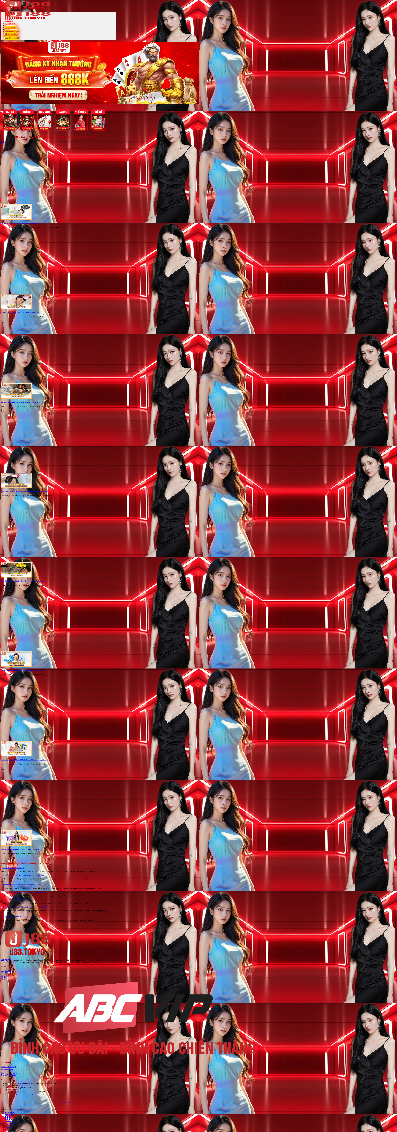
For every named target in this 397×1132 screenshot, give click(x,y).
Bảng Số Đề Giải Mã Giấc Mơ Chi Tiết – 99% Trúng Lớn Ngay (22, 581)
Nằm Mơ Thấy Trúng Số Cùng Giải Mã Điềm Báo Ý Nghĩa (20, 313)
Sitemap (63, 1103)
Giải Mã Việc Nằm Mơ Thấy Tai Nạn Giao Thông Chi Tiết (20, 223)
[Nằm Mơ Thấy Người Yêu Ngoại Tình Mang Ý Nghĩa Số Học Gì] (16, 398)
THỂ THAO (9, 19)
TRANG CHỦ (10, 13)
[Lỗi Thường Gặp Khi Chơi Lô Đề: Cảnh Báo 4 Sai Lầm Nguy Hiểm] (16, 756)
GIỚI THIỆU (9, 15)
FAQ (6, 1129)
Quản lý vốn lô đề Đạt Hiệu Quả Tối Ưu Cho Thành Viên (20, 849)
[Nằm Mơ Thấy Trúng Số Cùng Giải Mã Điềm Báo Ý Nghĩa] (16, 309)
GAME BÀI (9, 21)
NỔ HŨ (7, 25)
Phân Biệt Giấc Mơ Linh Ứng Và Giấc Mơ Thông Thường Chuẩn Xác (24, 491)
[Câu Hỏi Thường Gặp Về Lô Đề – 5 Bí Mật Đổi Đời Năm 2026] (16, 666)
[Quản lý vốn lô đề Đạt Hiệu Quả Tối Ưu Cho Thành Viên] (16, 845)
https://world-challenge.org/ (22, 1094)
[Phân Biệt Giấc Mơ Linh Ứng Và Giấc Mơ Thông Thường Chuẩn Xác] (16, 487)
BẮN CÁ (8, 17)
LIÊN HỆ (8, 1127)
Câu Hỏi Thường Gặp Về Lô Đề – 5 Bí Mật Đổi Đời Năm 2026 (22, 670)
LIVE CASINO (10, 23)
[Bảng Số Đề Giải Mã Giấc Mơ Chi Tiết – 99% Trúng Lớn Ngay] (16, 577)
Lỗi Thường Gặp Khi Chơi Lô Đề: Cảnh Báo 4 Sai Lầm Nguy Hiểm (23, 760)
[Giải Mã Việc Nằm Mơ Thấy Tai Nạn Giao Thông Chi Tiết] (16, 219)
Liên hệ (69, 1103)
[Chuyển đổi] (1, 868)
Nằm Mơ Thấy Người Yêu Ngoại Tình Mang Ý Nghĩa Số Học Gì (22, 402)
